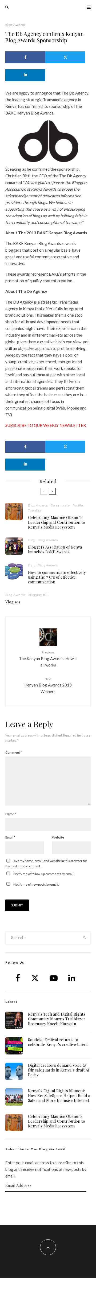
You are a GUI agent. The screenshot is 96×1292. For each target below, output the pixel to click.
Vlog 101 (12, 601)
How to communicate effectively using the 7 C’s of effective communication (57, 577)
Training (34, 510)
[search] (85, 937)
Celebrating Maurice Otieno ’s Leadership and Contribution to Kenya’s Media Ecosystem (56, 522)
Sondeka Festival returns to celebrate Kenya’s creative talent (58, 1042)
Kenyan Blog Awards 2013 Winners (48, 685)
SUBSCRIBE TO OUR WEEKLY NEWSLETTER (45, 425)
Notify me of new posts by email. (36, 884)
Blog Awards (15, 25)
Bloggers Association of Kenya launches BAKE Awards (55, 549)
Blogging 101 (37, 595)
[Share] (25, 57)
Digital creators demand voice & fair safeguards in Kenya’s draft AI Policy (58, 1070)
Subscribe (48, 1202)
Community (60, 505)
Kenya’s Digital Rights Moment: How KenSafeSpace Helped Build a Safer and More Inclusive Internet (59, 1095)
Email (10, 837)
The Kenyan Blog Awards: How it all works (48, 658)
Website (58, 837)
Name (10, 814)
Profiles (78, 505)
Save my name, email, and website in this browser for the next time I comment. (46, 863)
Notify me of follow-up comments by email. (43, 874)
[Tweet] (65, 57)
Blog (31, 540)
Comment (13, 752)
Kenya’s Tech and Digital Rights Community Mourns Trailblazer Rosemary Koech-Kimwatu (56, 1019)
